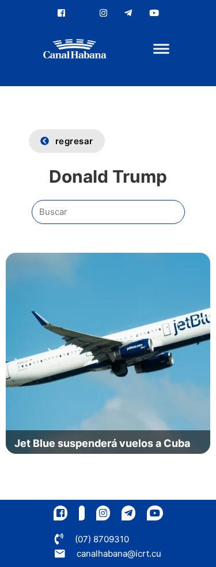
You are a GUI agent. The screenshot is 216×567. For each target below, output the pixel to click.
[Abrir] (161, 49)
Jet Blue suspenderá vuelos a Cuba (102, 443)
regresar (74, 141)
